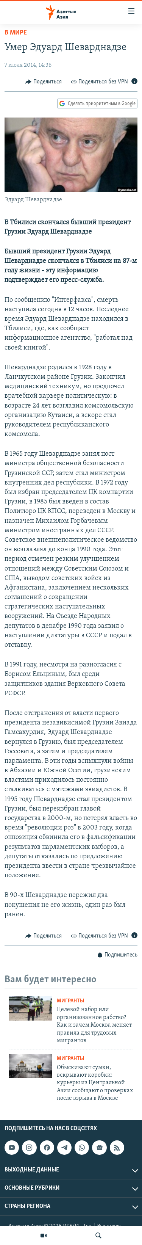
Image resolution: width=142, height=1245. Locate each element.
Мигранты (70, 1001)
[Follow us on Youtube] (12, 1147)
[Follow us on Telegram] (64, 1147)
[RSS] (117, 1147)
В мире (16, 33)
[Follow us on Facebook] (47, 1147)
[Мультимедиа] (43, 1235)
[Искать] (98, 1235)
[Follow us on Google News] (99, 1147)
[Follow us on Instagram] (29, 1147)
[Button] (43, 82)
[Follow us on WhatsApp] (82, 1147)
